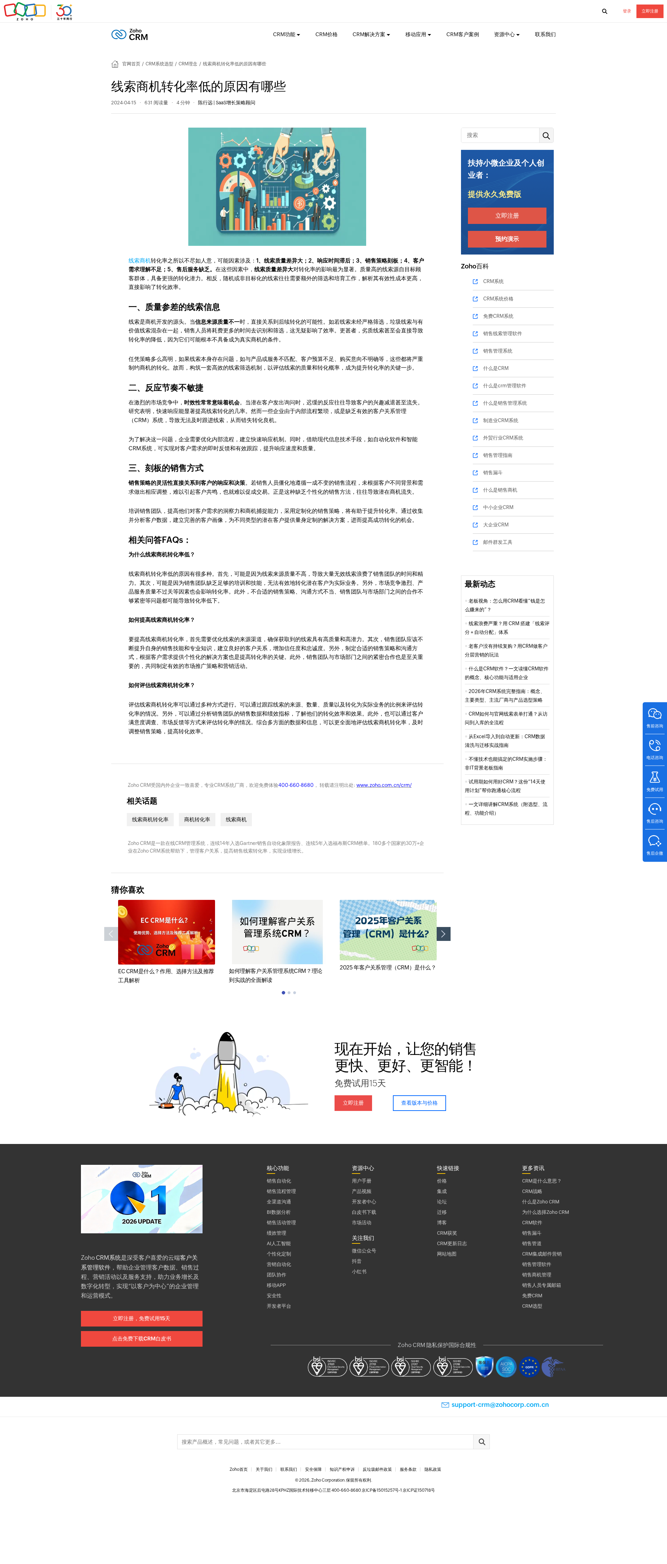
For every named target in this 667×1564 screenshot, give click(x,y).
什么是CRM (496, 368)
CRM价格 (326, 34)
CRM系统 (493, 281)
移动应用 (415, 34)
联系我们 (545, 34)
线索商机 (140, 260)
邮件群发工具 (497, 542)
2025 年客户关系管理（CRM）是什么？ (388, 967)
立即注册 (650, 11)
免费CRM (532, 1295)
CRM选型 (532, 1306)
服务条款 (408, 1469)
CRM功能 (284, 34)
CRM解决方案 (369, 34)
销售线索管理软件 (502, 333)
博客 (442, 1222)
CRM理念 (188, 63)
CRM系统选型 (159, 63)
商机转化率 (197, 819)
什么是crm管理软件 (504, 385)
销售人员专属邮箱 (541, 1285)
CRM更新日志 (452, 1243)
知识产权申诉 (342, 1469)
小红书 (359, 1271)
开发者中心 (364, 1201)
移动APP (276, 1285)
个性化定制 (279, 1254)
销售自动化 (279, 1181)
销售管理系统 (497, 351)
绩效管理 (276, 1233)
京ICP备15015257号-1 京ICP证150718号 (398, 1490)
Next (444, 934)
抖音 (357, 1261)
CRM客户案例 (462, 34)
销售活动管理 (281, 1222)
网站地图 (446, 1254)
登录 (627, 11)
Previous (111, 934)
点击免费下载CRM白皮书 (141, 1338)
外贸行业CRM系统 (503, 438)
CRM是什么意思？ (542, 1181)
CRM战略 (532, 1191)
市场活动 (361, 1222)
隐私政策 (433, 1469)
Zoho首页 (239, 1469)
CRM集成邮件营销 (542, 1254)
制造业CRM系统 (500, 420)
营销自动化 (279, 1264)
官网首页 (131, 63)
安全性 (274, 1295)
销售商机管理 (536, 1274)
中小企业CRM (498, 507)
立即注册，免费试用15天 (141, 1318)
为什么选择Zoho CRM (545, 1212)
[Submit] (481, 1441)
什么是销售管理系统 (505, 403)
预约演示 (507, 238)
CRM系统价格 (498, 298)
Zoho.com (38, 11)
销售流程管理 (281, 1191)
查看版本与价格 (419, 1103)
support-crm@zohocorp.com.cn (500, 1404)
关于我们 (264, 1469)
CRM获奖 (447, 1233)
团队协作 (276, 1274)
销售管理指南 (497, 455)
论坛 (442, 1201)
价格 (442, 1181)
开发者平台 (279, 1306)
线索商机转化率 (150, 819)
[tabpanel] (166, 942)
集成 (442, 1191)
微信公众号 (364, 1250)
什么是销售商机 (500, 490)
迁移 (442, 1212)
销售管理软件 (536, 1264)
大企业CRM (496, 524)
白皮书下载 (364, 1212)
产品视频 (361, 1191)
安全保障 (313, 1469)
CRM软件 (532, 1222)
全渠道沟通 (279, 1201)
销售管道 (532, 1243)
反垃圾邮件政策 (377, 1469)
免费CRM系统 (498, 316)
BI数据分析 (279, 1212)
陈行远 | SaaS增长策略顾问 (226, 102)
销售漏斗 (493, 472)
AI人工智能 (279, 1243)
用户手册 (361, 1181)
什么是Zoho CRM (540, 1201)
